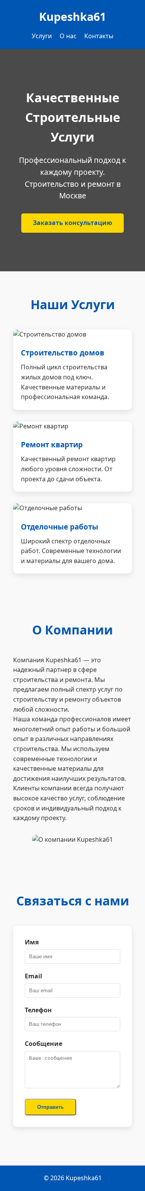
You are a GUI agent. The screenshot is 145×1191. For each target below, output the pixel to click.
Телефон (38, 1010)
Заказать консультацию (72, 222)
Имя (32, 942)
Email (33, 976)
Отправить (50, 1107)
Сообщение (43, 1043)
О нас (68, 36)
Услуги (42, 36)
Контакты (98, 36)
